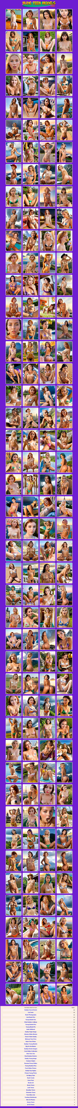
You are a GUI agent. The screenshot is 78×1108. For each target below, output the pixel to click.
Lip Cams (30, 1012)
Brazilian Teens (30, 1090)
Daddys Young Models (30, 1044)
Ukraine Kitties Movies (30, 1034)
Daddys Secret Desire (30, 1010)
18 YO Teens (30, 1104)
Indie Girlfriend (31, 1029)
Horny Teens (30, 1102)
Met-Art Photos (30, 1099)
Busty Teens (30, 1085)
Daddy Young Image (31, 1058)
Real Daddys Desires (31, 1056)
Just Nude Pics (30, 1017)
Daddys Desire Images (30, 1048)
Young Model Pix (31, 1027)
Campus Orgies (30, 1061)
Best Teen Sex (31, 1053)
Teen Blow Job (30, 1095)
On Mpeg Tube (31, 1075)
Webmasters (39, 1107)
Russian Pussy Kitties (30, 1063)
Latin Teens (30, 1087)
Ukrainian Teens (30, 1092)
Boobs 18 (31, 1082)
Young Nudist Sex (31, 1019)
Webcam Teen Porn (30, 1039)
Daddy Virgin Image (30, 1031)
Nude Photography (30, 1014)
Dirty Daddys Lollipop (30, 1022)
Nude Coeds (30, 1078)
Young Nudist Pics (30, 1024)
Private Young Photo (31, 1073)
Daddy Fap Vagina (30, 1070)
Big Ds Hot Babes (31, 1046)
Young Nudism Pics (30, 1065)
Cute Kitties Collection (30, 1051)
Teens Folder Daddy (31, 1036)
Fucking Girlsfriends (31, 1097)
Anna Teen (31, 1080)
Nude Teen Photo (31, 1041)
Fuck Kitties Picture (30, 1068)
